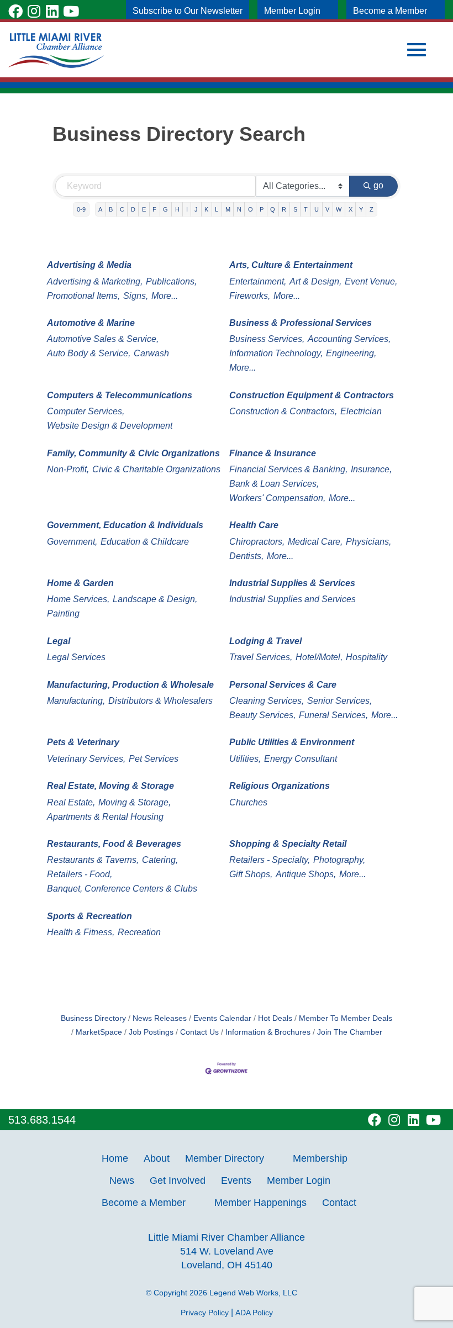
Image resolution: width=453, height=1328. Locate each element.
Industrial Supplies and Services (292, 599)
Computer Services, (85, 411)
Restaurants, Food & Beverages (114, 844)
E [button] (144, 209)
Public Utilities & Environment (291, 742)
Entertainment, (257, 281)
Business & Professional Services (300, 323)
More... (164, 296)
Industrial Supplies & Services (292, 583)
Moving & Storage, (134, 802)
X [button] (350, 209)
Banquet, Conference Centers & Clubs (122, 888)
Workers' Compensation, (277, 498)
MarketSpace (99, 1032)
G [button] (165, 209)
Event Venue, (371, 281)
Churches (248, 802)
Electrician (361, 411)
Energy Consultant (300, 758)
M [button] (227, 209)
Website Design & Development (109, 425)
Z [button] (371, 209)
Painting (63, 613)
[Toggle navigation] (417, 49)
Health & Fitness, (80, 932)
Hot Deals (275, 1018)
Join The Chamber (349, 1032)
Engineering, (351, 353)
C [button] (122, 209)
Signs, (135, 296)
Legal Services (76, 657)
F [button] (154, 209)
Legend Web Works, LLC (255, 1292)
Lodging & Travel (265, 641)
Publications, (171, 281)
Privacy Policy (205, 1312)
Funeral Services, (333, 715)
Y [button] (361, 209)
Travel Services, (260, 657)
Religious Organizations (279, 786)
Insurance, (371, 469)
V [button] (327, 209)
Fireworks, (249, 296)
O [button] (250, 209)
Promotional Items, (83, 296)
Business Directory (93, 1018)
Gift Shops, (250, 874)
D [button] (133, 209)
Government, (72, 541)
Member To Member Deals (345, 1018)
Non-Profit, (68, 469)
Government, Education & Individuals (125, 525)
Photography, (339, 860)
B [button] (111, 209)
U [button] (316, 209)
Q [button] (272, 209)
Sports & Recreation (89, 916)
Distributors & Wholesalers (160, 700)
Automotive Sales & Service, (103, 339)
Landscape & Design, (155, 599)
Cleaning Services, (266, 700)
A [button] (100, 209)
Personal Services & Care (282, 684)
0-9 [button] (81, 209)
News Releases (160, 1018)
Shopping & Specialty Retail (287, 844)
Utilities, (245, 758)
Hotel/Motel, (319, 657)
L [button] (216, 209)
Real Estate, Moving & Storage (110, 786)
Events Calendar (222, 1018)
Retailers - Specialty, (269, 860)
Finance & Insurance (272, 453)
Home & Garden (80, 583)
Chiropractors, (257, 541)
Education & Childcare (145, 541)
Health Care (253, 525)
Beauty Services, (262, 715)
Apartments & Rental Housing (105, 816)
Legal (58, 641)
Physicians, (368, 541)
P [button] (262, 209)
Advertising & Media (89, 265)
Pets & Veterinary (83, 742)
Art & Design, (315, 281)
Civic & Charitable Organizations (156, 469)
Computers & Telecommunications (119, 395)
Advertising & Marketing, (95, 281)
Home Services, (78, 599)
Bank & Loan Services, (274, 483)
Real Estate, (71, 802)
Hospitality (366, 657)
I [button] (187, 209)
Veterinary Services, (86, 758)
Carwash (151, 353)
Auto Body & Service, (88, 353)
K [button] (206, 209)
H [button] (177, 209)
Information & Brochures (267, 1032)
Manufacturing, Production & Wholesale (130, 684)
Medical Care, (315, 541)
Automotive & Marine (91, 323)
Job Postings (151, 1032)
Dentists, (246, 556)
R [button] (284, 209)
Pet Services (153, 758)
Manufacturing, (76, 700)
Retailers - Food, (79, 874)
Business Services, (266, 339)
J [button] (196, 209)
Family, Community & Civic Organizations (133, 453)
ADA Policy (254, 1312)
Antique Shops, (306, 874)
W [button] (338, 209)
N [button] (239, 209)
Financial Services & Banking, (288, 469)
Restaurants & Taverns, (93, 860)
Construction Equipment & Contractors (311, 395)
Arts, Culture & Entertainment (290, 265)
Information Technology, (276, 353)
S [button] (295, 209)
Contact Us (199, 1032)
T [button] (306, 209)
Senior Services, (339, 700)
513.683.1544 (42, 1120)
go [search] (378, 185)
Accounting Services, (349, 339)
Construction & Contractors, (283, 411)
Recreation (139, 932)
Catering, (160, 860)
